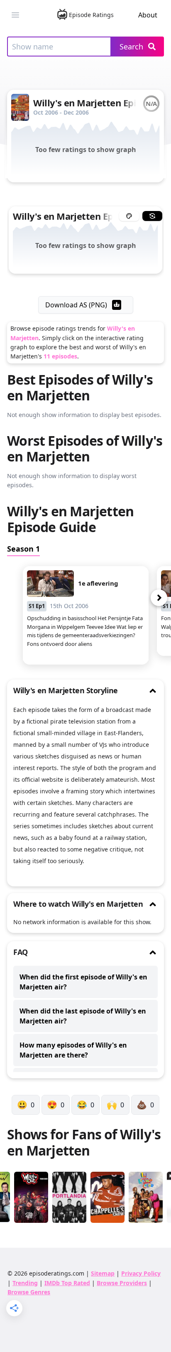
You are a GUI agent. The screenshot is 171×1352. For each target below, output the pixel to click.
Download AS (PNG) (76, 304)
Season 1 (23, 549)
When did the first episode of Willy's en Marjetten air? (83, 981)
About (147, 15)
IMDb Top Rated (67, 1283)
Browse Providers (122, 1283)
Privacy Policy (141, 1273)
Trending (25, 1283)
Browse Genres (28, 1292)
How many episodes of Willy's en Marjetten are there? (73, 1050)
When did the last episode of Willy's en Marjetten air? (83, 1016)
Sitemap (103, 1273)
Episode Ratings (91, 15)
